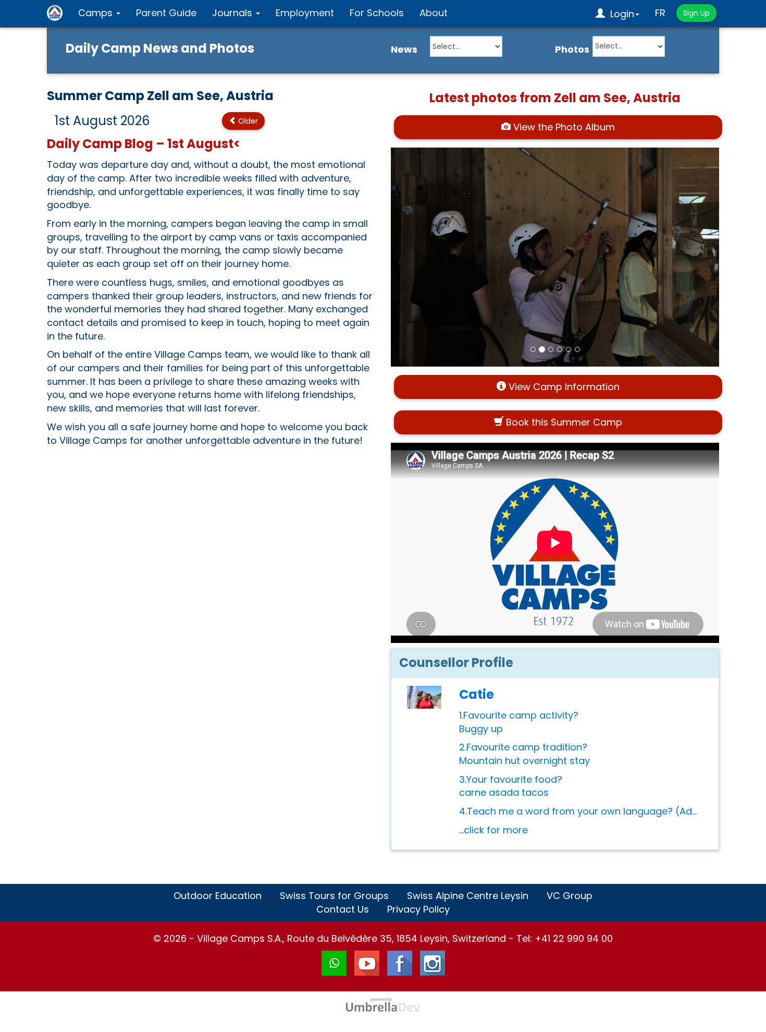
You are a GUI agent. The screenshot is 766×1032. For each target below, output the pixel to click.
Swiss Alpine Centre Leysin (467, 895)
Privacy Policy (418, 909)
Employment (305, 12)
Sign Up (696, 13)
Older (247, 121)
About (433, 12)
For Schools (377, 12)
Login (619, 13)
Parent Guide (166, 12)
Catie (476, 694)
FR (660, 12)
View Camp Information (563, 386)
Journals (233, 12)
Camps (96, 12)
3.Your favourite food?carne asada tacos (510, 786)
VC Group (569, 895)
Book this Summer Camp (562, 422)
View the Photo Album (563, 126)
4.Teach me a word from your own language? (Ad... (578, 811)
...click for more (493, 829)
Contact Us (342, 909)
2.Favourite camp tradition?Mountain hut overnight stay (524, 753)
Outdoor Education (218, 895)
